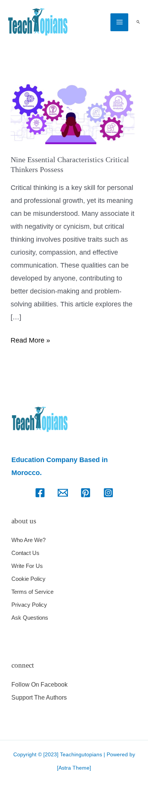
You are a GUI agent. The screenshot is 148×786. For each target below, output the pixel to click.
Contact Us (25, 553)
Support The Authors (39, 697)
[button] (138, 22)
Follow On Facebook (39, 684)
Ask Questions (29, 617)
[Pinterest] (85, 492)
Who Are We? (28, 540)
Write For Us (27, 566)
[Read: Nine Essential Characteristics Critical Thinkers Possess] (74, 112)
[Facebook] (40, 492)
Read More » (30, 339)
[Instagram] (108, 492)
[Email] (62, 492)
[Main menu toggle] (119, 22)
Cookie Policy (28, 579)
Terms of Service (32, 591)
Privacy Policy (29, 604)
